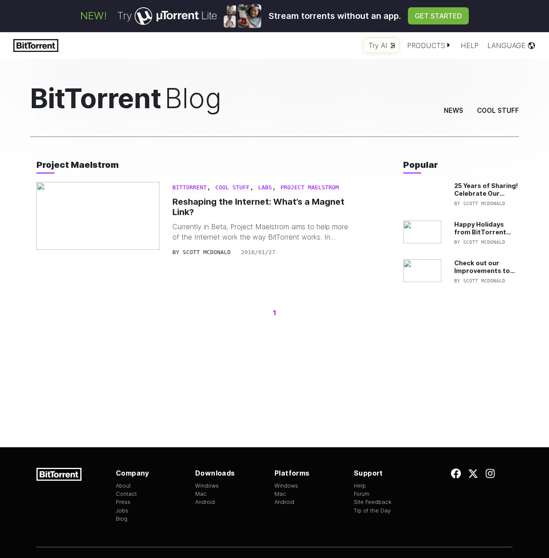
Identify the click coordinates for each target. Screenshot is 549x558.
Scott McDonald (207, 252)
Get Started (438, 16)
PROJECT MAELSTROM (310, 187)
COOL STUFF (232, 187)
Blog (121, 519)
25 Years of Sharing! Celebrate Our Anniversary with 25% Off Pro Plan (486, 189)
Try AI (378, 45)
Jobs (122, 510)
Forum (361, 494)
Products (426, 45)
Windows (207, 485)
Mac (201, 494)
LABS (265, 187)
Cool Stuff (498, 110)
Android (205, 502)
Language (506, 45)
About (123, 485)
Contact (126, 494)
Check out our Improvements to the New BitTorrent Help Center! (485, 266)
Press (123, 502)
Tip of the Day (372, 510)
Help (470, 45)
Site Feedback (373, 502)
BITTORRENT (189, 187)
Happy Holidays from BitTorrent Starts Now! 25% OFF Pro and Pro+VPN (480, 228)
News (453, 110)
